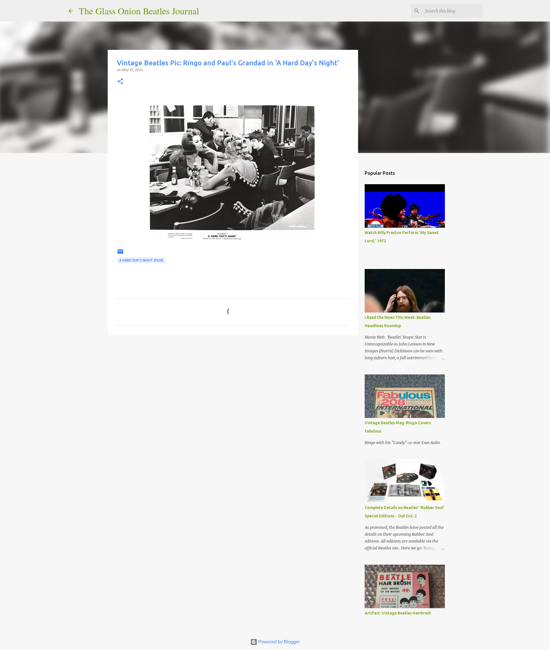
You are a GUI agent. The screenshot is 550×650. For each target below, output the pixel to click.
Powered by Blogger (278, 641)
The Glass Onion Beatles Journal (139, 11)
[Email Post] (120, 254)
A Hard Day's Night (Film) (141, 260)
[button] (120, 82)
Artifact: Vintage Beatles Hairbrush (398, 613)
